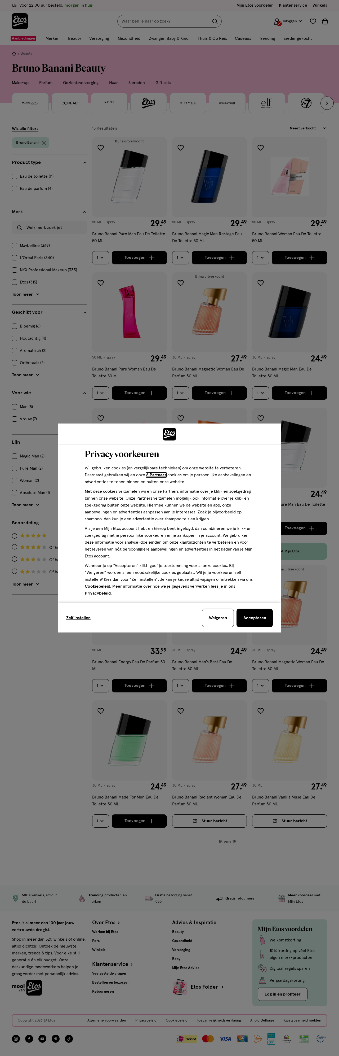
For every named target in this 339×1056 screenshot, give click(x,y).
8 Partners (156, 475)
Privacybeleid (98, 593)
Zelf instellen (78, 618)
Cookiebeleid (97, 586)
